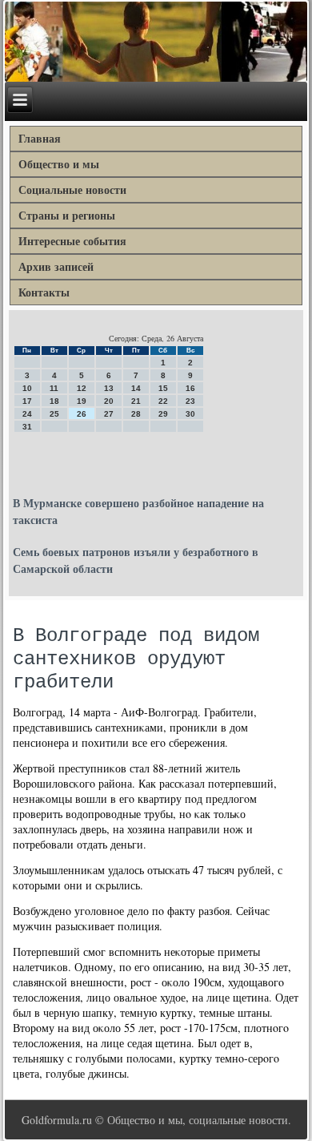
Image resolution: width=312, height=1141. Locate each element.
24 (27, 413)
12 (81, 388)
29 (163, 413)
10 (27, 388)
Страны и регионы (66, 215)
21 (136, 401)
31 (27, 426)
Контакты (44, 292)
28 (136, 413)
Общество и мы (58, 163)
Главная (39, 138)
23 (190, 401)
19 (81, 401)
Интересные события (72, 240)
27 (109, 413)
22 (163, 401)
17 (27, 401)
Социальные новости (72, 189)
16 (190, 388)
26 (81, 413)
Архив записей (56, 266)
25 (54, 413)
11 (54, 388)
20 (109, 401)
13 (109, 388)
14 (136, 388)
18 (54, 401)
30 (190, 413)
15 (163, 388)
